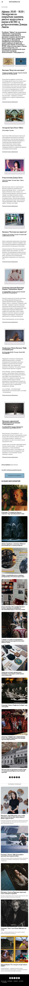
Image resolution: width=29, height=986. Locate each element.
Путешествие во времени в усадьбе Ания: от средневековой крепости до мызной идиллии (14, 771)
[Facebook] (10, 777)
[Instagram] (14, 978)
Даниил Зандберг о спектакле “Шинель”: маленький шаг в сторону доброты (14, 544)
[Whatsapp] (17, 777)
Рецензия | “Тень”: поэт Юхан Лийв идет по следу (13, 929)
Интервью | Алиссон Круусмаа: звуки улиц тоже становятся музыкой (13, 892)
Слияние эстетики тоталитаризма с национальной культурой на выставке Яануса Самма (13, 641)
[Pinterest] (14, 777)
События (15, 981)
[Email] (19, 777)
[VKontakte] (19, 978)
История (21, 981)
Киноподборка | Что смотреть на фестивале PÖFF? (14, 965)
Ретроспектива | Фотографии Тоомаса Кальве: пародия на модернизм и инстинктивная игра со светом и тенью (13, 608)
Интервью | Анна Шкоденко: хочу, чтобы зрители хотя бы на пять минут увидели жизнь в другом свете (13, 817)
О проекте (4, 982)
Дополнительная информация (10, 151)
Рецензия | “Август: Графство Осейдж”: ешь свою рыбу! (14, 705)
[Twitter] (12, 777)
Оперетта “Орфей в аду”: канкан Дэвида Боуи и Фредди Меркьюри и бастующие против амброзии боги (13, 738)
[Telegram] (17, 978)
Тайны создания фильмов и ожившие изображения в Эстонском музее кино (13, 576)
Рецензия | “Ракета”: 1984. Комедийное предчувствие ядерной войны (12, 855)
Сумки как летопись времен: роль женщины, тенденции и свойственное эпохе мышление (13, 674)
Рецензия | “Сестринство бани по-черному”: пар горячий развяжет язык (13, 513)
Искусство (3, 981)
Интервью (9, 981)
